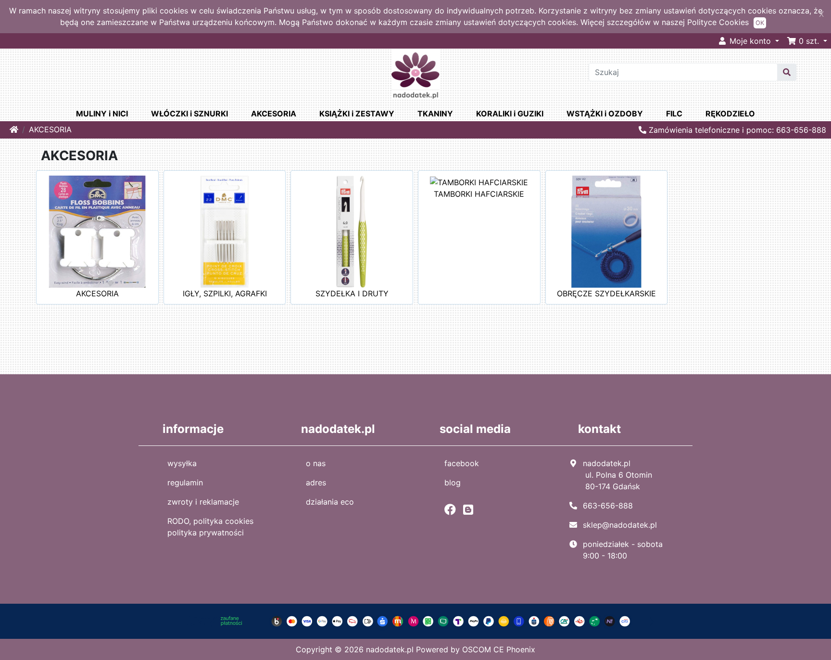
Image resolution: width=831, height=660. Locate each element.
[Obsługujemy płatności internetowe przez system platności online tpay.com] (415, 620)
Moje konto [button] (750, 41)
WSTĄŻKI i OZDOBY (605, 113)
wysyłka (182, 463)
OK (759, 22)
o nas (316, 463)
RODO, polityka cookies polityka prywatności (210, 526)
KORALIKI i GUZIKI (509, 113)
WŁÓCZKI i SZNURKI (189, 113)
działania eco (330, 502)
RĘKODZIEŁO (730, 113)
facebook (461, 463)
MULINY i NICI (102, 113)
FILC (674, 113)
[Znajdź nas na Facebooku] (452, 509)
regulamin (185, 482)
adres (316, 482)
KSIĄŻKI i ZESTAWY (356, 113)
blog (452, 482)
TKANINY (435, 113)
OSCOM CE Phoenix (498, 649)
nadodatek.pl (390, 649)
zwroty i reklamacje (203, 502)
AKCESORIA (273, 113)
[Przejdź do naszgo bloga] (470, 509)
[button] (807, 41)
